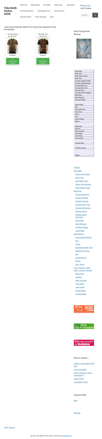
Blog (51, 17)
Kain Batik (47, 5)
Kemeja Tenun (59, 11)
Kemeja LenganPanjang (83, 83)
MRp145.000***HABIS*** (12, 61)
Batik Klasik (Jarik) (81, 76)
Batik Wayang (79, 97)
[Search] (95, 15)
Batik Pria (23, 5)
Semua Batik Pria (82, 195)
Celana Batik (79, 138)
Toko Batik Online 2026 (10, 10)
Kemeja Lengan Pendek (83, 81)
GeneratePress (66, 436)
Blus (76, 107)
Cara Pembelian (80, 370)
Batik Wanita (35, 5)
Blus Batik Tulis (80, 109)
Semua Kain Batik (83, 174)
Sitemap (77, 413)
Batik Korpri (58, 5)
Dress (77, 114)
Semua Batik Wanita (84, 237)
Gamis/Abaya (79, 119)
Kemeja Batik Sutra (27, 11)
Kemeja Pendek (82, 198)
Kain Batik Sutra (82, 181)
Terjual (77, 155)
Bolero (77, 121)
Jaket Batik (70, 5)
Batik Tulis (78, 73)
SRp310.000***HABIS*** (43, 61)
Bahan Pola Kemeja (83, 184)
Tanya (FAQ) (79, 379)
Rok (76, 116)
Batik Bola (78, 95)
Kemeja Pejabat (25, 17)
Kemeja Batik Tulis (44, 11)
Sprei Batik (78, 133)
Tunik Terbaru (9, 427)
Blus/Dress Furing (82, 251)
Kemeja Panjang (82, 201)
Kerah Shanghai (40, 17)
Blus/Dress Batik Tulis (84, 248)
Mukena (77, 128)
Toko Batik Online (81, 382)
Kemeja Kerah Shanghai (83, 92)
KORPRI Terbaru (80, 148)
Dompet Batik (79, 143)
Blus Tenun (78, 112)
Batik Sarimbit (79, 131)
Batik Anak (78, 126)
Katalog (77, 168)
